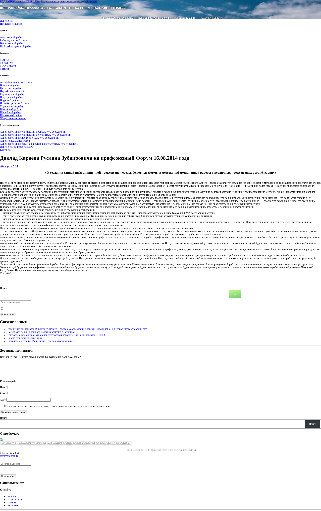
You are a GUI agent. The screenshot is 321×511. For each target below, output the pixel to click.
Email (4, 393)
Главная (11, 496)
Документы (6, 20)
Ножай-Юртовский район (15, 103)
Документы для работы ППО (16, 146)
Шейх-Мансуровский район (16, 46)
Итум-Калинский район (13, 91)
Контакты (5, 149)
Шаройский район (10, 112)
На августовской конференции (24, 338)
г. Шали (4, 68)
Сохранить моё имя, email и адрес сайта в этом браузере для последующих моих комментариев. (58, 406)
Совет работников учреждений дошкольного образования (33, 131)
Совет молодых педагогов (15, 140)
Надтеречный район (11, 97)
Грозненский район (11, 88)
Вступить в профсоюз (53, 1)
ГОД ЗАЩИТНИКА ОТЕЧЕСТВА (20, 1)
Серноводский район (12, 106)
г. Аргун (5, 59)
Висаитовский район (12, 43)
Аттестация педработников (81, 1)
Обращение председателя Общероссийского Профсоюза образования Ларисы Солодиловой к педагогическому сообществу (77, 328)
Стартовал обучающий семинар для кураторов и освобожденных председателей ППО (56, 335)
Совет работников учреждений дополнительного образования (35, 134)
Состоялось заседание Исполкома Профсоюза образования (40, 341)
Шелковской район (11, 115)
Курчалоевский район (12, 94)
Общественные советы (13, 118)
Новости (12, 502)
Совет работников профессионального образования (29, 137)
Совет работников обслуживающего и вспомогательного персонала (39, 143)
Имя (3, 387)
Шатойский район (10, 109)
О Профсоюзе (14, 499)
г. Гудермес (6, 62)
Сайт (3, 399)
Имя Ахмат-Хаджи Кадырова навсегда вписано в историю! (41, 331)
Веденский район (10, 85)
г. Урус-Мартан (8, 65)
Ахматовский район (11, 37)
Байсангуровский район (14, 40)
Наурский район (9, 100)
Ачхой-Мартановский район (16, 82)
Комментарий (9, 381)
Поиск (3, 288)
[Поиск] (235, 294)
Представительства (11, 23)
